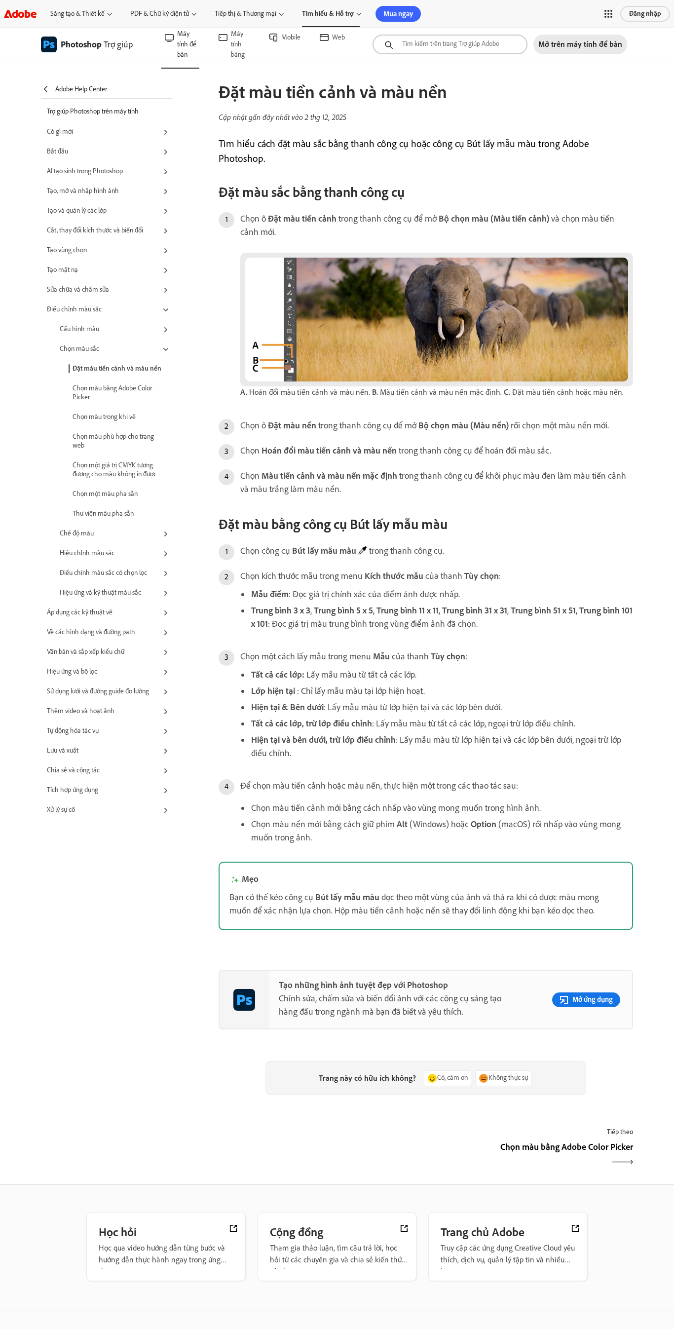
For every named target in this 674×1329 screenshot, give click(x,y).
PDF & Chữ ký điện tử (159, 13)
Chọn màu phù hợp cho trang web (113, 441)
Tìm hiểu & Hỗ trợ (328, 13)
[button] (608, 14)
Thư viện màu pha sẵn (103, 513)
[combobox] (450, 44)
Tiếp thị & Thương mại (245, 13)
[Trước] (321, 1155)
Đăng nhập (645, 13)
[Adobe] (20, 13)
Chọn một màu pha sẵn (105, 494)
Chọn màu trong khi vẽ (104, 417)
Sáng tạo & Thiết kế (77, 13)
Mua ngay (398, 13)
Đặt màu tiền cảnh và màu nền (117, 368)
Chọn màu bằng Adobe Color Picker (112, 392)
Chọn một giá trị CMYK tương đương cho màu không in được (114, 469)
